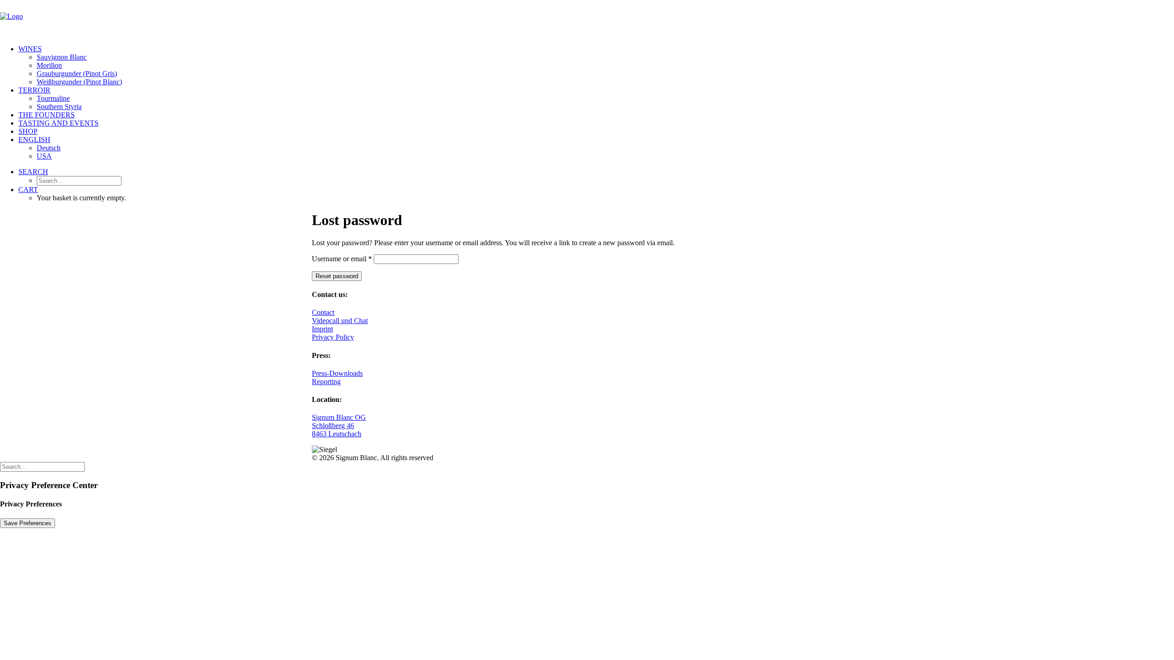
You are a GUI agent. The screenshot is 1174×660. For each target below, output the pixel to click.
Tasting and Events (58, 123)
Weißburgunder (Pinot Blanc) (79, 82)
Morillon (49, 65)
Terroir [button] (34, 90)
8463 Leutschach (336, 434)
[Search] (42, 466)
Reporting (326, 381)
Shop (28, 131)
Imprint (322, 329)
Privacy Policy (333, 337)
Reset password (337, 276)
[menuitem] (596, 65)
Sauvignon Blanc (62, 57)
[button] (33, 172)
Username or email (342, 259)
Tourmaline (53, 98)
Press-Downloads (337, 373)
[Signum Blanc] (587, 18)
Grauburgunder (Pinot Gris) (77, 73)
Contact (323, 312)
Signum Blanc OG (339, 417)
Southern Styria (59, 106)
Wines (30, 49)
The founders (46, 115)
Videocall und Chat (340, 320)
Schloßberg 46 (333, 425)
